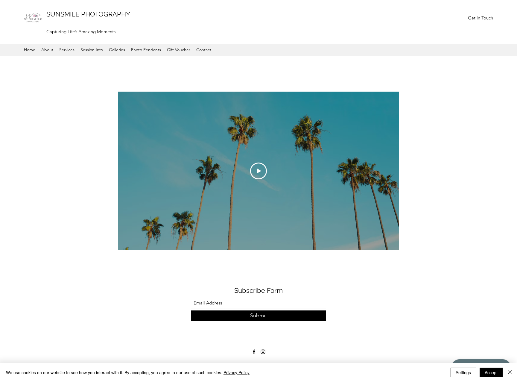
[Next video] (386, 170)
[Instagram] (263, 352)
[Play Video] (258, 171)
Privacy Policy (236, 372)
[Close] (509, 372)
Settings (463, 372)
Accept (491, 372)
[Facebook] (254, 352)
